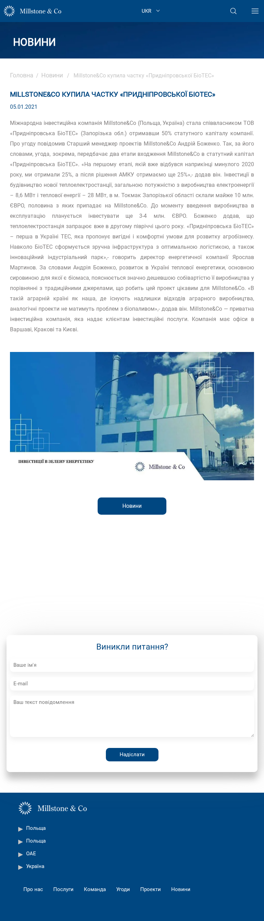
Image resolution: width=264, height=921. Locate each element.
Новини (52, 75)
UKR (146, 11)
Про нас (33, 889)
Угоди (123, 889)
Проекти (150, 889)
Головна (21, 75)
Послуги (63, 889)
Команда (95, 889)
